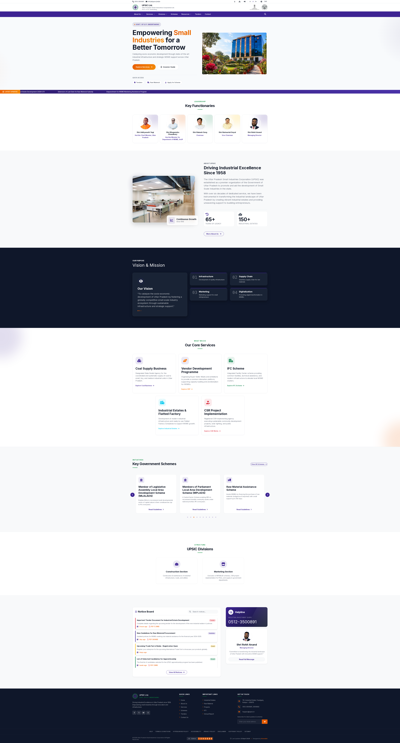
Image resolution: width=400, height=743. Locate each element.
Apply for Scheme (174, 82)
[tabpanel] (156, 493)
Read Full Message (246, 659)
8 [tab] (209, 517)
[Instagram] (148, 713)
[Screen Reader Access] (246, 1)
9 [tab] (213, 517)
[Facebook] (134, 713)
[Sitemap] (240, 1)
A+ (256, 1)
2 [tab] (191, 517)
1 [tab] (188, 517)
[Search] (265, 14)
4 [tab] (197, 517)
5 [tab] (200, 517)
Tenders (139, 82)
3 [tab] (194, 517)
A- (250, 1)
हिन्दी (265, 1)
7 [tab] (206, 517)
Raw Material (155, 82)
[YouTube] (143, 713)
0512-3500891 (242, 621)
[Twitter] (139, 713)
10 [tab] (216, 517)
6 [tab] (203, 517)
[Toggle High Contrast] (261, 1)
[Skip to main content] (235, 1)
